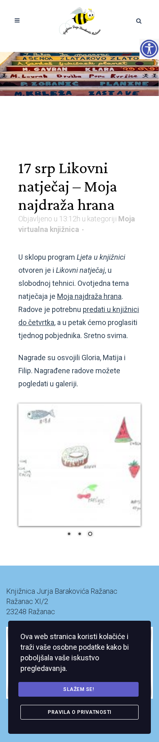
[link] (79, 20)
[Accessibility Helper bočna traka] (149, 48)
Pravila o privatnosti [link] (79, 712)
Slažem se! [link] (78, 689)
